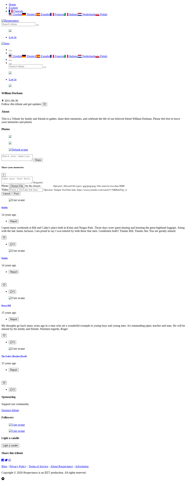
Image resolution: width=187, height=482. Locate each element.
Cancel (6, 193)
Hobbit (4, 207)
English (17, 14)
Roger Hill (6, 305)
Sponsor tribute (10, 410)
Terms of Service (38, 466)
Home (12, 4)
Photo (4, 185)
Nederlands (89, 14)
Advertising (82, 466)
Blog (4, 466)
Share (38, 160)
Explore (13, 7)
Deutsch (31, 14)
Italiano (73, 14)
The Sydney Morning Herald (14, 356)
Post (16, 193)
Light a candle (10, 445)
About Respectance (61, 466)
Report (13, 221)
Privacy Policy (17, 466)
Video (4, 189)
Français (18, 11)
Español (45, 14)
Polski (103, 14)
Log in (12, 37)
